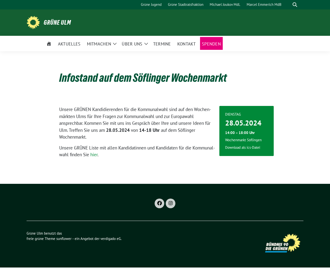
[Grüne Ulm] (33, 22)
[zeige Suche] (295, 4)
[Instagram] (170, 203)
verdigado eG (110, 238)
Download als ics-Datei (242, 147)
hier (94, 154)
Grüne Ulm (57, 22)
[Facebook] (159, 203)
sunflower (64, 238)
